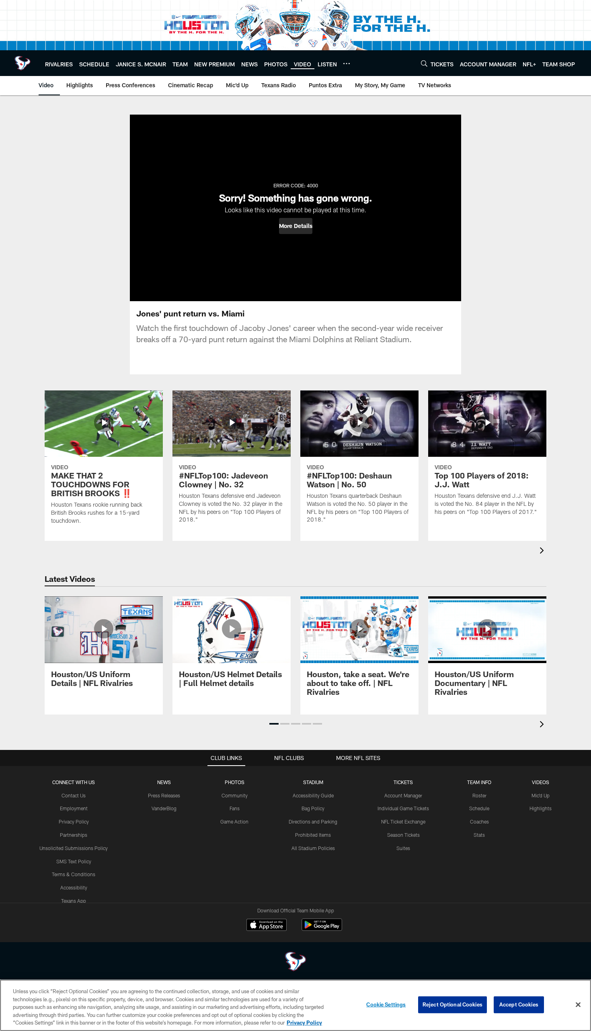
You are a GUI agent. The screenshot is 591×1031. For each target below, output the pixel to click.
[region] (295, 1005)
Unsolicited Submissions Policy (73, 848)
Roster (479, 795)
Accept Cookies (518, 1004)
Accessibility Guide (313, 795)
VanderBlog (164, 808)
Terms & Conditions (73, 874)
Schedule (479, 808)
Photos (234, 782)
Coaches (479, 821)
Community (235, 795)
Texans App (73, 901)
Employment (74, 808)
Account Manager (403, 795)
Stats (479, 835)
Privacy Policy (74, 821)
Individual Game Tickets (403, 808)
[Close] (578, 1005)
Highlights (540, 808)
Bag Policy (313, 808)
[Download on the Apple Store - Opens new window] (266, 925)
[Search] (424, 63)
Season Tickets (403, 835)
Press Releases (164, 795)
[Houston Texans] (295, 962)
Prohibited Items (313, 835)
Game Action (234, 821)
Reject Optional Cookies (452, 1004)
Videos (540, 782)
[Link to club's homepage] (22, 63)
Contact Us (74, 795)
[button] (295, 226)
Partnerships (73, 835)
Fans (235, 808)
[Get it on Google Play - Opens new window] (322, 929)
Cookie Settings (386, 1004)
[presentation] (543, 551)
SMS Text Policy (73, 861)
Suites (403, 848)
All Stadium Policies (313, 848)
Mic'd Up (540, 795)
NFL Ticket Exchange (403, 821)
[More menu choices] (346, 63)
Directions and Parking (313, 821)
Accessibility (73, 887)
